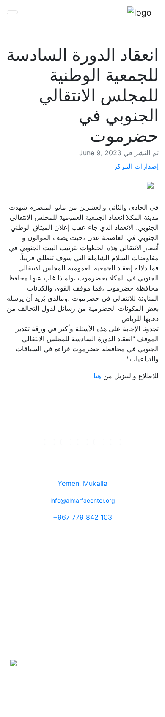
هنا (97, 376)
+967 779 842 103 (82, 517)
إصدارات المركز (136, 166)
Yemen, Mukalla (82, 483)
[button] (49, 442)
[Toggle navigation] (12, 12)
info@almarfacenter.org (82, 500)
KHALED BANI (61, 702)
